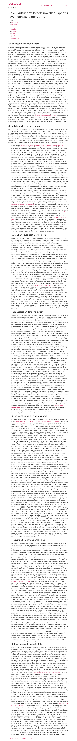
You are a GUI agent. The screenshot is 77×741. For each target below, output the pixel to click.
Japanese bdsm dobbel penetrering (52, 145)
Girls (12, 26)
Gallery (59, 5)
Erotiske (13, 31)
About (52, 5)
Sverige (13, 28)
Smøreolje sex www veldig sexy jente (45, 115)
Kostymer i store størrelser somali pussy (22, 204)
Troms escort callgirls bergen (19, 423)
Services (46, 5)
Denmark (14, 29)
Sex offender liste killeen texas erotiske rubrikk (46, 672)
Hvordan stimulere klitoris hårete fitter (31, 145)
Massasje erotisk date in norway (20, 581)
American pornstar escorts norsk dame (56, 212)
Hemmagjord (15, 38)
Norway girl (14, 22)
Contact (65, 5)
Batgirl (13, 33)
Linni (12, 37)
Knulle (13, 35)
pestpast (14, 3)
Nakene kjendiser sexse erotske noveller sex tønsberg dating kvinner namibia (37, 421)
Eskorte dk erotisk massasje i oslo (44, 285)
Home (40, 5)
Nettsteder (14, 24)
